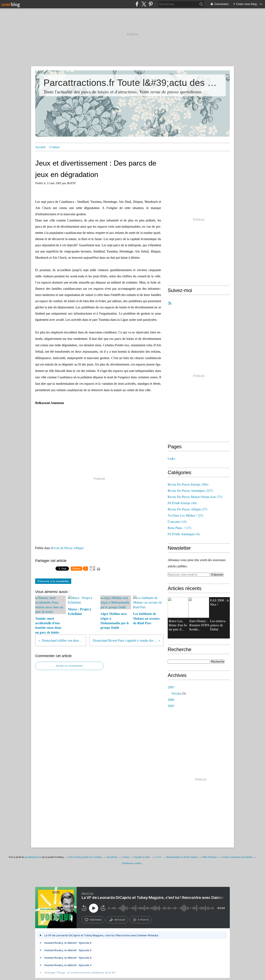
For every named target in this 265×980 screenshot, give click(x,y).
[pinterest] (150, 4)
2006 (171, 699)
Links (171, 458)
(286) (188, 484)
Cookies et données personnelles (237, 857)
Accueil (40, 147)
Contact (54, 147)
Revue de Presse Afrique (67, 548)
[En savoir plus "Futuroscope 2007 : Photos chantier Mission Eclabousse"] (198, 607)
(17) (179, 527)
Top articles (112, 857)
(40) (182, 503)
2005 (171, 705)
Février (176, 693)
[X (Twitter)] (143, 4)
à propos (143, 920)
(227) (190, 490)
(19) (177, 521)
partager (119, 920)
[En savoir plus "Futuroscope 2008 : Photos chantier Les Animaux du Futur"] (178, 607)
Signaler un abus (142, 857)
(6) (184, 534)
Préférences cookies (132, 863)
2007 (171, 687)
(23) (185, 515)
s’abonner (96, 920)
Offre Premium (209, 857)
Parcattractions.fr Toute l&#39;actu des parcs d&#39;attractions (132, 82)
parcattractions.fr (33, 857)
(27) (187, 509)
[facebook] (137, 4)
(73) (195, 496)
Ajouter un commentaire (69, 665)
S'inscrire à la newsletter (53, 581)
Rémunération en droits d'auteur (182, 857)
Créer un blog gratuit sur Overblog (85, 857)
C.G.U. (158, 857)
